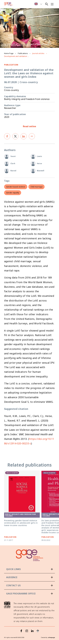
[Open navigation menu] (52, 4)
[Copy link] (32, 136)
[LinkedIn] (32, 631)
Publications (23, 53)
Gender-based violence (15, 187)
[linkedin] (24, 136)
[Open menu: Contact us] (29, 585)
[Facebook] (21, 631)
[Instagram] (27, 631)
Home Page (8, 53)
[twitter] (15, 136)
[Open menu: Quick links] (29, 569)
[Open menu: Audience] (29, 577)
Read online (29, 126)
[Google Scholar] (37, 631)
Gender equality (12, 193)
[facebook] (7, 136)
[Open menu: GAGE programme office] (29, 593)
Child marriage (36, 187)
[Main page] (8, 4)
